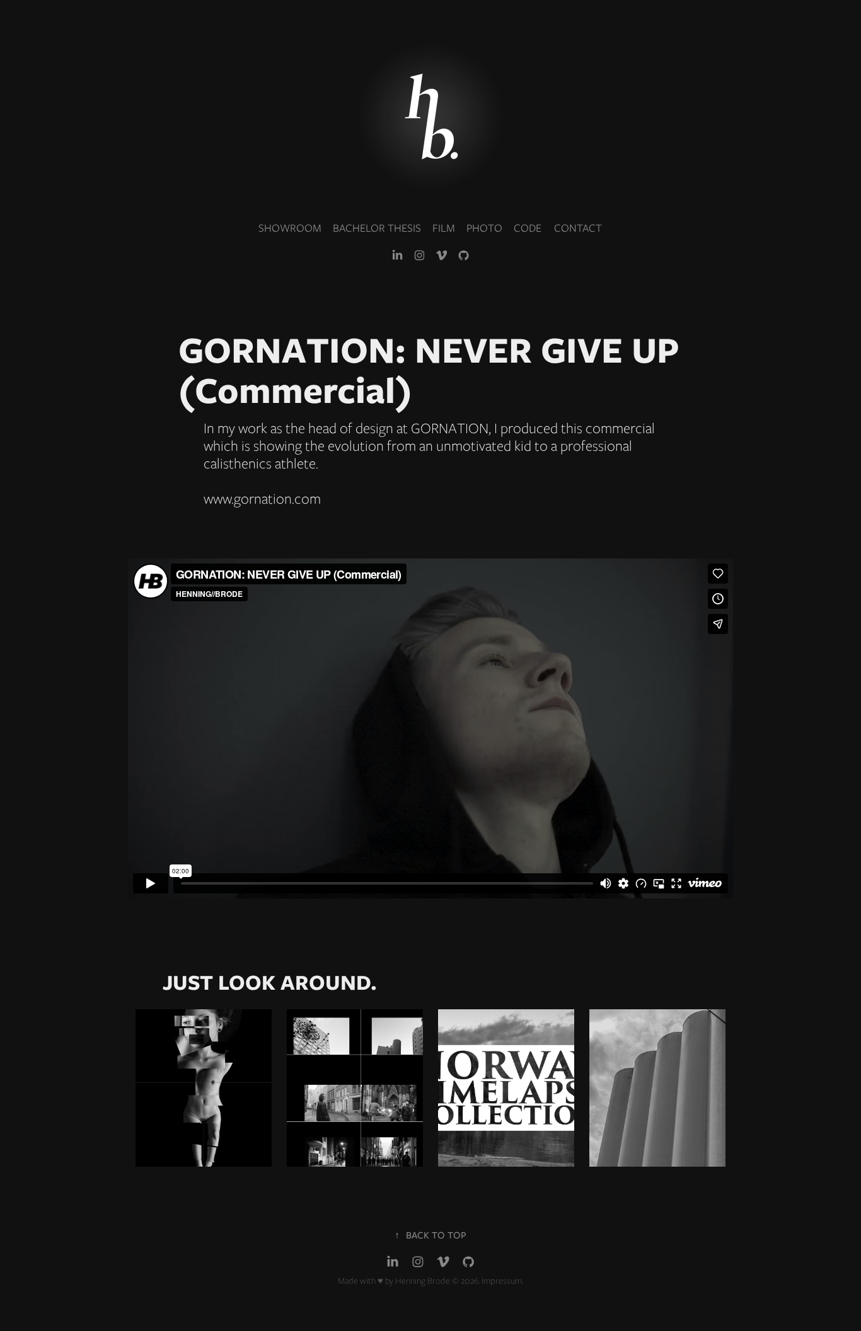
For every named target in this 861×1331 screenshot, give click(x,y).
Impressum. (502, 1280)
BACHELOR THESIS (377, 227)
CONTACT (578, 227)
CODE (527, 227)
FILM (443, 227)
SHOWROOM (289, 227)
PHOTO (484, 227)
